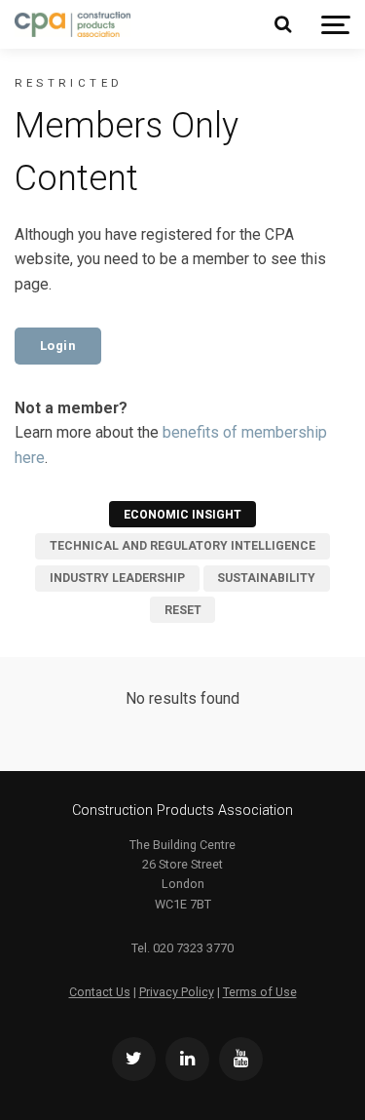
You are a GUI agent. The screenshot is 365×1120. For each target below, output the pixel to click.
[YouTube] (241, 1059)
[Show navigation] (335, 25)
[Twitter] (134, 1059)
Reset (182, 610)
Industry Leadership (117, 578)
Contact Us (99, 992)
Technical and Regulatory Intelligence (182, 546)
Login (58, 345)
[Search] (282, 24)
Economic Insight (182, 514)
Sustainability (266, 578)
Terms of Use (260, 992)
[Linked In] (187, 1059)
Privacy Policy (176, 992)
